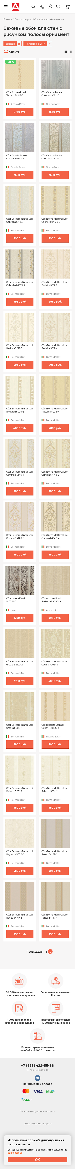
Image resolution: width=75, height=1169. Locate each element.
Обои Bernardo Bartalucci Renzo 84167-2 (55, 853)
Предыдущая (35, 951)
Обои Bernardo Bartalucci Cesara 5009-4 (19, 726)
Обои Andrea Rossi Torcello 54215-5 (16, 94)
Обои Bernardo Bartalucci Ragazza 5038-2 (19, 853)
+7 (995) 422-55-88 (37, 1065)
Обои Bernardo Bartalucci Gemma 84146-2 (55, 473)
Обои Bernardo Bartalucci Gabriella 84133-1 (19, 220)
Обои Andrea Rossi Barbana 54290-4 (51, 600)
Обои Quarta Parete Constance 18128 (52, 94)
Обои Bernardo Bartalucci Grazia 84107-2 (19, 663)
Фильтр (14, 52)
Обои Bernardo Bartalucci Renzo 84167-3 (19, 916)
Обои (35, 19)
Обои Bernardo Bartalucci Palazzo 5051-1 (19, 790)
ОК (37, 1159)
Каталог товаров (22, 19)
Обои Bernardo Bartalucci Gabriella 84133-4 (19, 284)
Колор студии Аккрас (15, 7)
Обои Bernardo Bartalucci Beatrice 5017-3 (19, 347)
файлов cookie (15, 1152)
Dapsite (47, 1123)
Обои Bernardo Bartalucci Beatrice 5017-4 (55, 347)
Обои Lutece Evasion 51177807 (17, 600)
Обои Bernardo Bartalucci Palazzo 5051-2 (55, 790)
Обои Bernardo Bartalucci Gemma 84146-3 (19, 537)
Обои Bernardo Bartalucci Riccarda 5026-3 (19, 410)
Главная (7, 19)
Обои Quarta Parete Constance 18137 (52, 157)
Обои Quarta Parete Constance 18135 (16, 157)
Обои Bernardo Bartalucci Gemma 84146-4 (55, 537)
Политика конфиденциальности (37, 1111)
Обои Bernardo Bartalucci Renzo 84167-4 (55, 916)
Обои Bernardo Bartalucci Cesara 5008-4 (55, 663)
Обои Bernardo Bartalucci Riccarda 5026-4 (55, 410)
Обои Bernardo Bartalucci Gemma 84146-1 (19, 473)
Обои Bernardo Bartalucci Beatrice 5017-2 (55, 284)
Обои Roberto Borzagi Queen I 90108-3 (53, 726)
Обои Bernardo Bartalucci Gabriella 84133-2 (55, 220)
